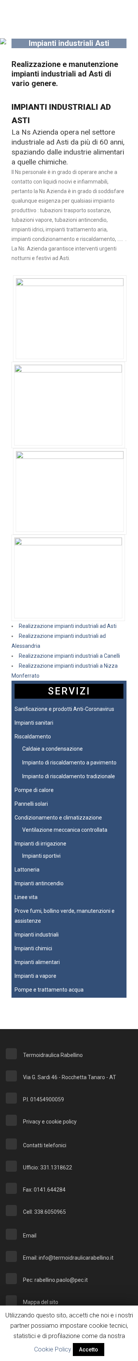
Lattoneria (27, 870)
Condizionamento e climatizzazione (58, 818)
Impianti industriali (37, 935)
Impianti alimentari (37, 962)
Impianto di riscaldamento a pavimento (69, 762)
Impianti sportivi (41, 856)
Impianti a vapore (35, 976)
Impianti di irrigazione (40, 844)
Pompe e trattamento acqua (49, 990)
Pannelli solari (31, 804)
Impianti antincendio (39, 883)
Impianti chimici (33, 948)
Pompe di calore (34, 790)
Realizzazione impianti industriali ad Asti (68, 626)
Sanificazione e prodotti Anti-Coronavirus (64, 709)
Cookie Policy (52, 1349)
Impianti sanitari (34, 723)
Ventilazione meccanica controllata (64, 830)
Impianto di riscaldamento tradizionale (68, 776)
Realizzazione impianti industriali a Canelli (69, 656)
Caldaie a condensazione (52, 749)
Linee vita (26, 897)
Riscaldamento (33, 736)
